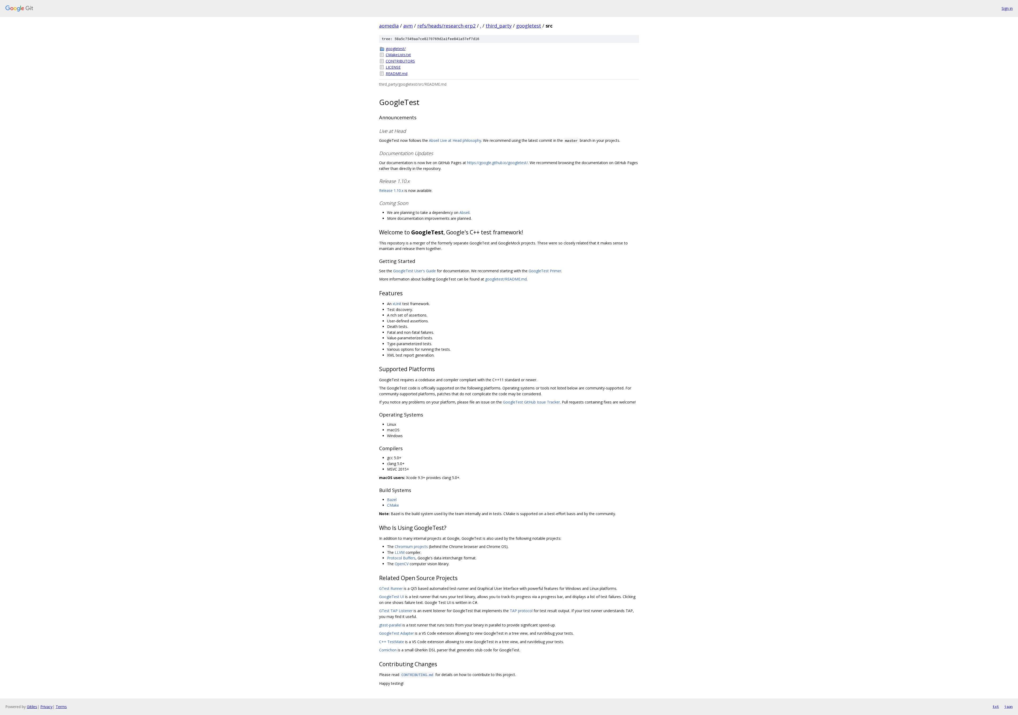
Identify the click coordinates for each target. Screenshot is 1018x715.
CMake (393, 505)
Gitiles (32, 706)
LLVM (400, 552)
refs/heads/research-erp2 (446, 26)
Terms (61, 706)
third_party (499, 26)
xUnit (397, 303)
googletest (528, 26)
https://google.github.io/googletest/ (497, 162)
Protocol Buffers (401, 557)
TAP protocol (521, 610)
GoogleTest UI (391, 596)
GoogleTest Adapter (396, 633)
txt (996, 706)
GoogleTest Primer (545, 270)
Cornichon (388, 649)
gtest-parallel (390, 625)
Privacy (46, 706)
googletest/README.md (506, 279)
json (1008, 706)
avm (408, 26)
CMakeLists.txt (398, 54)
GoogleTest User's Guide (414, 270)
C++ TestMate (391, 641)
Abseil (464, 212)
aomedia (389, 26)
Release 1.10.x (391, 190)
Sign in (1007, 8)
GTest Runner (391, 588)
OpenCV (402, 563)
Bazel (392, 499)
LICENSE (393, 67)
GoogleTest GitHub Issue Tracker (531, 402)
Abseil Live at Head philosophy (455, 140)
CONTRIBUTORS (400, 61)
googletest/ (396, 48)
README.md (396, 73)
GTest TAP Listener (396, 610)
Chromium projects (411, 546)
